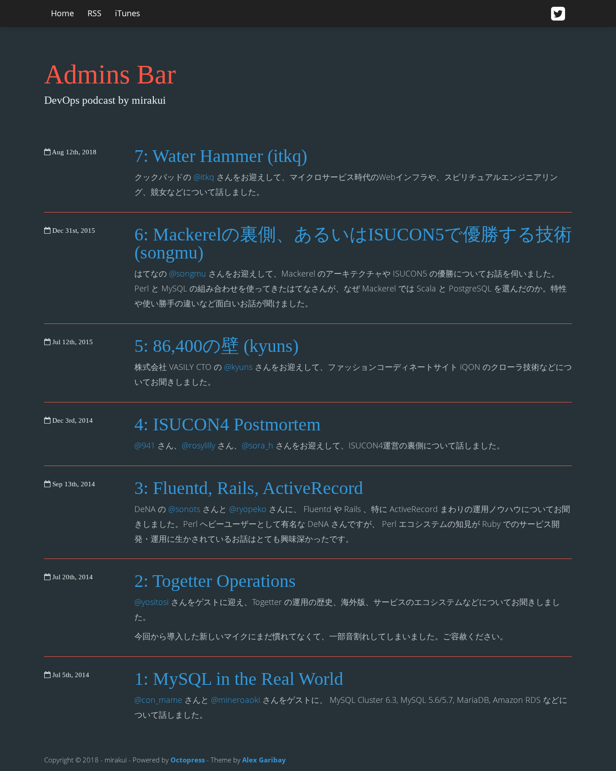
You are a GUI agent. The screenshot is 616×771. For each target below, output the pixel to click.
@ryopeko (248, 508)
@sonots (184, 508)
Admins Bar (110, 74)
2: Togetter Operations (215, 581)
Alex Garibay (264, 759)
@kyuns (238, 366)
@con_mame (158, 699)
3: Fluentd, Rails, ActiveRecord (248, 488)
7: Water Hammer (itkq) (220, 156)
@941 (144, 445)
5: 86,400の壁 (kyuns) (216, 346)
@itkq (203, 176)
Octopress (187, 759)
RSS (94, 13)
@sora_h (257, 445)
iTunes (127, 13)
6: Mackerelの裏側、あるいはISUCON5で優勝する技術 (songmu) (353, 243)
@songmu (187, 273)
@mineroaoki (235, 699)
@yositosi (151, 601)
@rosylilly (198, 445)
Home (62, 13)
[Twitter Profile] (558, 14)
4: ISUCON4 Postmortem (227, 424)
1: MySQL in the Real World (238, 679)
